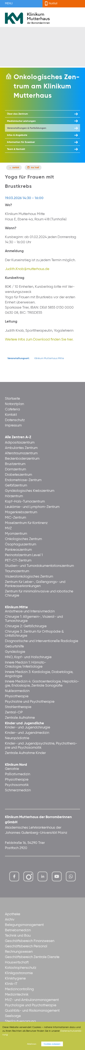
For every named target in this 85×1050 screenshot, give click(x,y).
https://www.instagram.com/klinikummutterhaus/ (28, 876)
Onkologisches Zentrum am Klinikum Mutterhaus (47, 86)
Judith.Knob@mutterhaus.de (27, 269)
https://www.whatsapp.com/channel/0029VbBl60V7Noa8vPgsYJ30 (71, 876)
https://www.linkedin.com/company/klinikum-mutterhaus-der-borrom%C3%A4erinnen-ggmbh (42, 877)
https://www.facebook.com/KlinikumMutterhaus (14, 876)
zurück (15, 168)
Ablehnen (31, 1044)
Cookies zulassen (52, 1044)
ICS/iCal (35, 168)
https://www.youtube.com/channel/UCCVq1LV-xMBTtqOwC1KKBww (57, 877)
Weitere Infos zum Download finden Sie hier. (39, 339)
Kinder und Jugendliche (24, 723)
